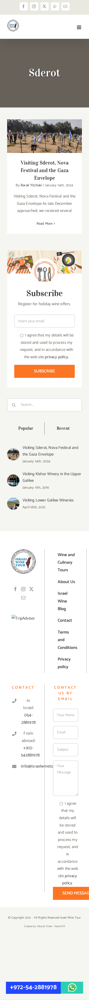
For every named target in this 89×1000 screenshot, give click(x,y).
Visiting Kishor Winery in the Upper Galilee (52, 477)
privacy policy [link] (56, 357)
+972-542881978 (28, 752)
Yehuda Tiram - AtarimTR (51, 926)
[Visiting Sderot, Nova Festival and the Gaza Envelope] (44, 136)
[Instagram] (23, 589)
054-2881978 (28, 719)
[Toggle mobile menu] (79, 27)
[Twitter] (31, 589)
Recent (63, 428)
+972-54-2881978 (33, 987)
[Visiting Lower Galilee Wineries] (13, 501)
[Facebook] (15, 589)
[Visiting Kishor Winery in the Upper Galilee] (13, 478)
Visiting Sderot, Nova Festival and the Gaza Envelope (44, 128)
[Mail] (23, 597)
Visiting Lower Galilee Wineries (48, 500)
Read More (45, 224)
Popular (25, 428)
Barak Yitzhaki (31, 185)
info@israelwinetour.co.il (28, 766)
